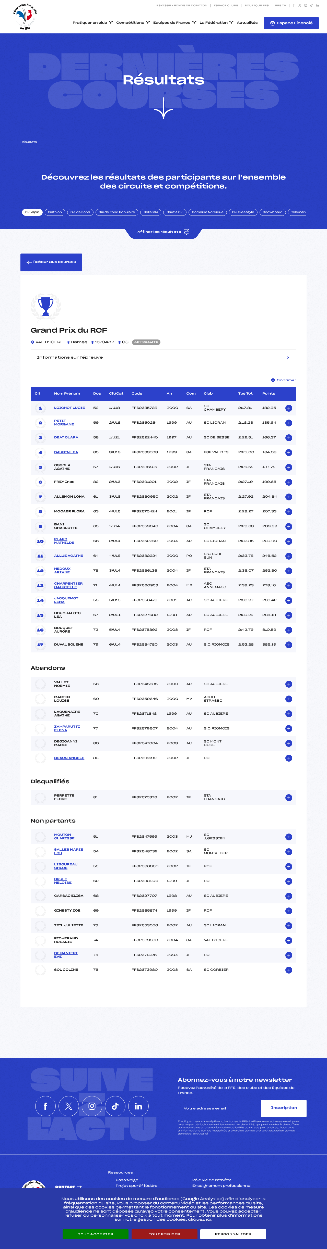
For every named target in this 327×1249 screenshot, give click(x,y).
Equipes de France (172, 22)
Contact (65, 1187)
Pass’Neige (127, 1180)
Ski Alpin (32, 212)
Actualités (247, 22)
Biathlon (55, 212)
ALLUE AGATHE (68, 556)
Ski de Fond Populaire (117, 212)
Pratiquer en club (90, 22)
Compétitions (130, 22)
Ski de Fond (80, 212)
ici (206, 1134)
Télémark (299, 212)
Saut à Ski (175, 212)
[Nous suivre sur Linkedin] (317, 6)
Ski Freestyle (243, 212)
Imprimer (286, 380)
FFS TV (280, 6)
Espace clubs (226, 6)
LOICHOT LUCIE (69, 408)
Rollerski (151, 212)
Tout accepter (95, 1234)
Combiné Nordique (208, 212)
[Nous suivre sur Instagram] (305, 6)
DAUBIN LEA (66, 452)
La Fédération (214, 22)
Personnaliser (233, 1234)
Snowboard (273, 212)
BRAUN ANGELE (69, 758)
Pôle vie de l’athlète (212, 1180)
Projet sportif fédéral (137, 1186)
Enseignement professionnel (221, 1186)
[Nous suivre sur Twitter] (299, 6)
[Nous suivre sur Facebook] (294, 6)
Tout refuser (164, 1234)
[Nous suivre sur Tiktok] (311, 6)
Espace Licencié (295, 23)
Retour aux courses (54, 262)
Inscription (284, 1108)
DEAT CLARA (66, 437)
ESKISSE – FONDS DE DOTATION (181, 6)
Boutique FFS (256, 6)
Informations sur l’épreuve (70, 357)
